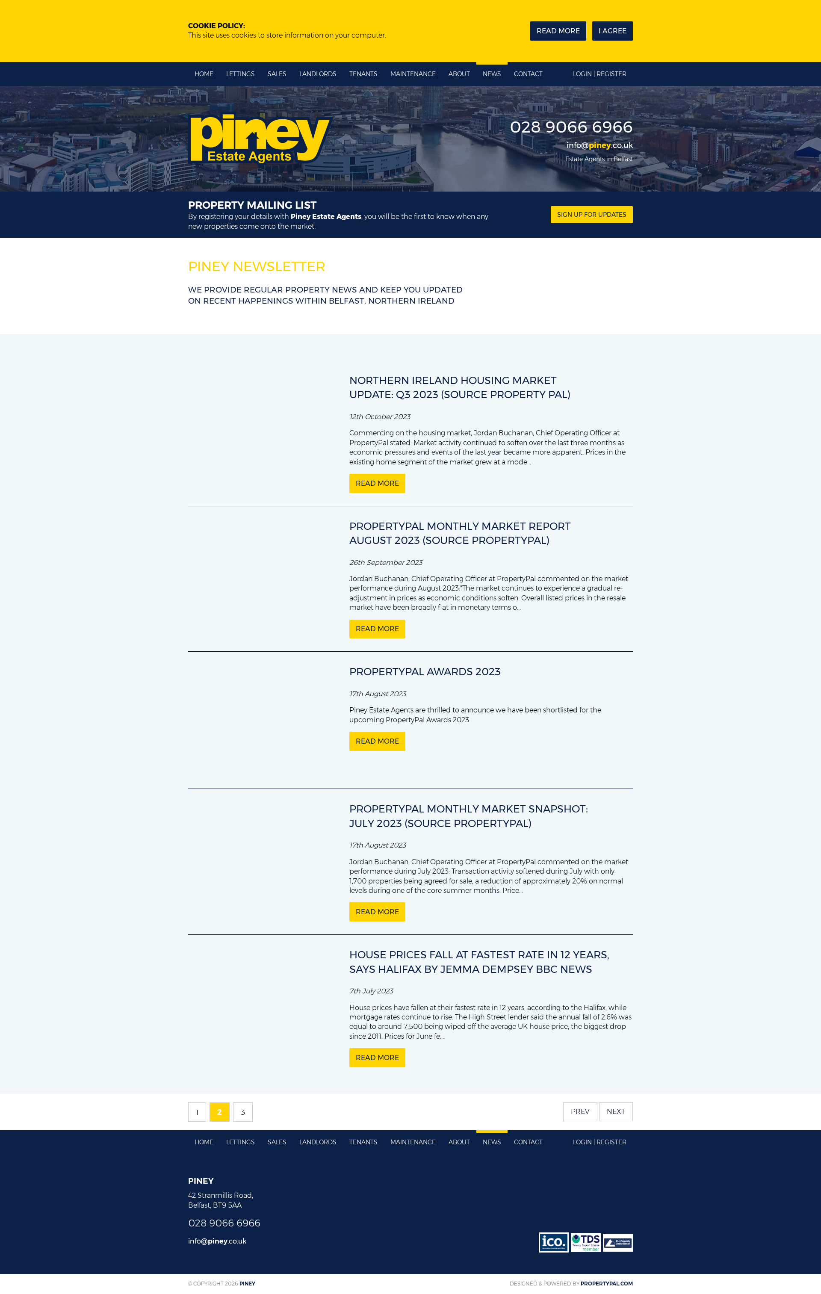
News (492, 74)
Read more (558, 31)
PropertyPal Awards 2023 (425, 671)
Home (204, 74)
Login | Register (599, 74)
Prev (580, 1112)
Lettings (240, 74)
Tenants (363, 74)
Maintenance (413, 74)
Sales (277, 74)
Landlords (318, 74)
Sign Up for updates (591, 215)
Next (616, 1112)
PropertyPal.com (607, 1283)
